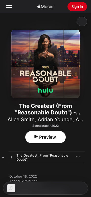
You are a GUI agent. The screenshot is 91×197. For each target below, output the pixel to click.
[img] (45, 6)
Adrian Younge (55, 119)
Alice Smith (21, 119)
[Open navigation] (9, 6)
